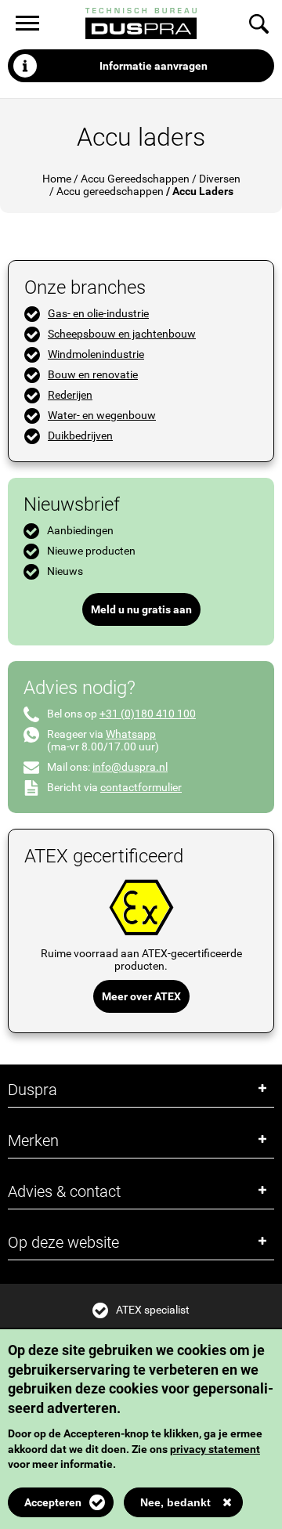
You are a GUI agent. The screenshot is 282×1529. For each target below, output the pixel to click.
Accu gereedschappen (110, 191)
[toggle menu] (27, 22)
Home (56, 178)
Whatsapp (131, 734)
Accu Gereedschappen (135, 178)
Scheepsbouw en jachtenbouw (122, 333)
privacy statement (215, 1449)
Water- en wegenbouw (102, 415)
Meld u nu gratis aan (141, 609)
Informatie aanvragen (153, 66)
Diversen (219, 178)
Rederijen (70, 395)
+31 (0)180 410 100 (147, 713)
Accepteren (52, 1502)
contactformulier (141, 787)
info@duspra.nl (130, 767)
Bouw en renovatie (93, 374)
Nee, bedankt (175, 1502)
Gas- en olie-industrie (98, 313)
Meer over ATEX (141, 996)
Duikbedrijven (80, 435)
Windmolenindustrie (96, 354)
